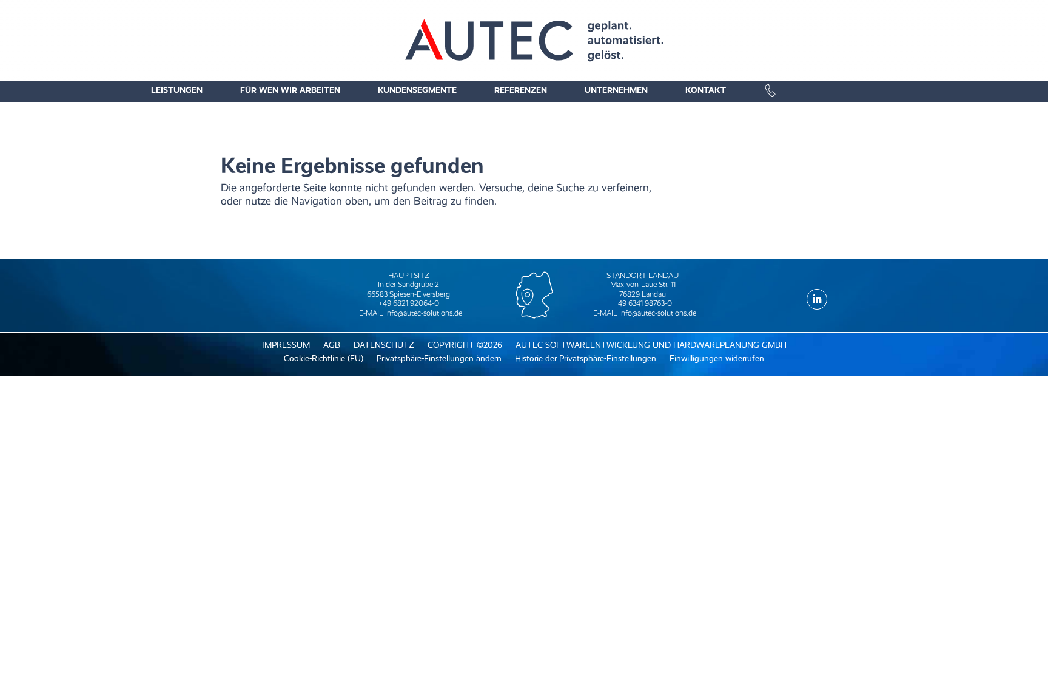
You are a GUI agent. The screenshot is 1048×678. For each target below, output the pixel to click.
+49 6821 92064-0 (408, 303)
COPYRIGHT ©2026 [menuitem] (465, 345)
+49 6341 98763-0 (643, 303)
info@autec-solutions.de (423, 312)
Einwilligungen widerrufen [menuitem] (717, 358)
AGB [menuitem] (331, 345)
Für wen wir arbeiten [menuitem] (290, 90)
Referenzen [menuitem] (520, 90)
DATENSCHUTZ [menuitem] (384, 345)
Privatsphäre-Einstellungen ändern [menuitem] (439, 358)
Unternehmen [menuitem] (616, 90)
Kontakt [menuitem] (705, 90)
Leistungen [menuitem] (177, 90)
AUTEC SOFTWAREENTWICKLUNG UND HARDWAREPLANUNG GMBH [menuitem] (651, 345)
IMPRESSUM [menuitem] (286, 345)
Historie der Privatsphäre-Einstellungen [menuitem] (585, 358)
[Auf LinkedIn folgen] (817, 299)
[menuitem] (830, 88)
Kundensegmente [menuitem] (417, 90)
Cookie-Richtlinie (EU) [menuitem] (323, 358)
